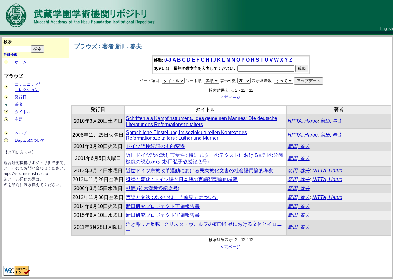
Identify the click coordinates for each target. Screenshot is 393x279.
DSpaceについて (30, 140)
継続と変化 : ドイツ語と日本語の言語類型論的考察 (182, 179)
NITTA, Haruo (303, 121)
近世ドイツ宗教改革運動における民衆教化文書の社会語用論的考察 (199, 170)
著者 (19, 104)
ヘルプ (21, 133)
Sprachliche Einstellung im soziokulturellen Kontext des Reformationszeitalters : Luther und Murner (186, 135)
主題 (19, 119)
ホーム (21, 62)
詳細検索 (10, 54)
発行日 (21, 97)
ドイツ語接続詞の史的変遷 (155, 146)
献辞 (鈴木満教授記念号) (152, 188)
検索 (8, 41)
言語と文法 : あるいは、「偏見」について (172, 197)
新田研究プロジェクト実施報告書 (163, 206)
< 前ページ (230, 97)
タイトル (23, 112)
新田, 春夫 (331, 121)
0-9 (167, 59)
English (386, 28)
